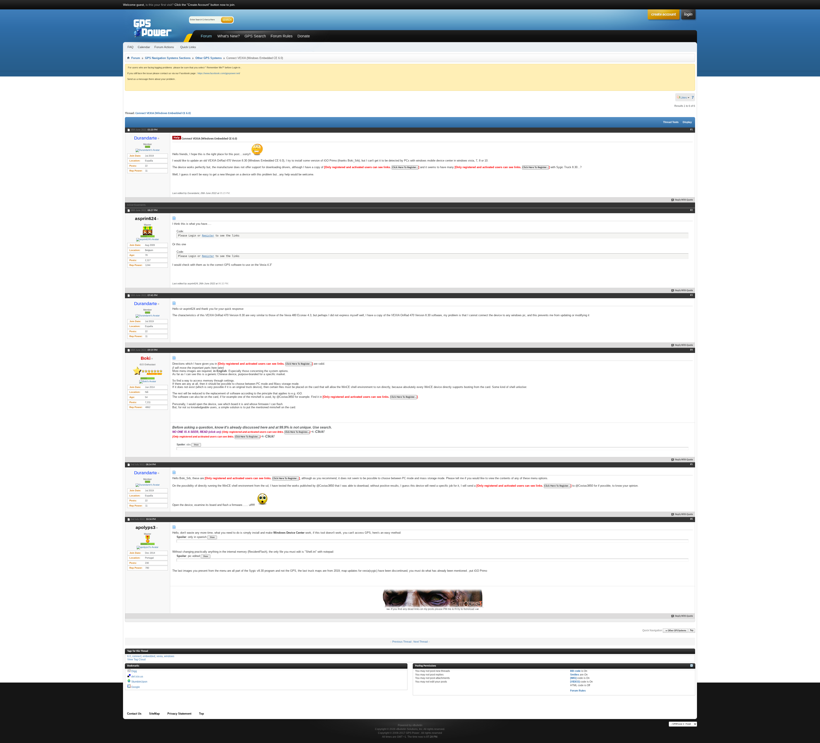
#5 (691, 464)
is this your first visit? (160, 4)
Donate (303, 36)
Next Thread (420, 641)
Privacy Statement (179, 713)
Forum (206, 36)
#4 (691, 350)
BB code (575, 671)
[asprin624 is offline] (147, 239)
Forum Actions (164, 47)
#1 (691, 129)
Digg (134, 671)
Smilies (574, 674)
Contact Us (134, 713)
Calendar (144, 47)
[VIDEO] (575, 681)
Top (691, 631)
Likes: (685, 97)
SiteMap (154, 713)
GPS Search (255, 36)
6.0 (129, 656)
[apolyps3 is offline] (147, 547)
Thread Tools (671, 122)
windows (169, 656)
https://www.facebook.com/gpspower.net (218, 73)
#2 (691, 210)
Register (208, 235)
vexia (160, 656)
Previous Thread (401, 641)
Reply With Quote (684, 200)
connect (136, 656)
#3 (691, 295)
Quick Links (188, 47)
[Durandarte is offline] (147, 150)
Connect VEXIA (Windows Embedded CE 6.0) (163, 113)
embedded (149, 656)
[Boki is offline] (147, 381)
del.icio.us (137, 676)
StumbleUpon (139, 681)
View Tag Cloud (136, 659)
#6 (691, 519)
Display (687, 122)
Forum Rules (282, 36)
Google (135, 687)
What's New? (228, 36)
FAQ (130, 47)
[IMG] (573, 678)
